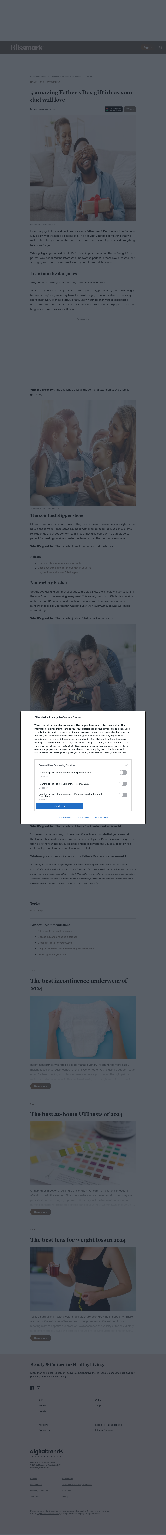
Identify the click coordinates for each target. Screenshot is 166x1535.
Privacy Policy (101, 817)
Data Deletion (65, 817)
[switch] (123, 772)
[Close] (139, 718)
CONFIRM (60, 806)
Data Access (83, 817)
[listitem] (83, 765)
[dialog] (83, 767)
